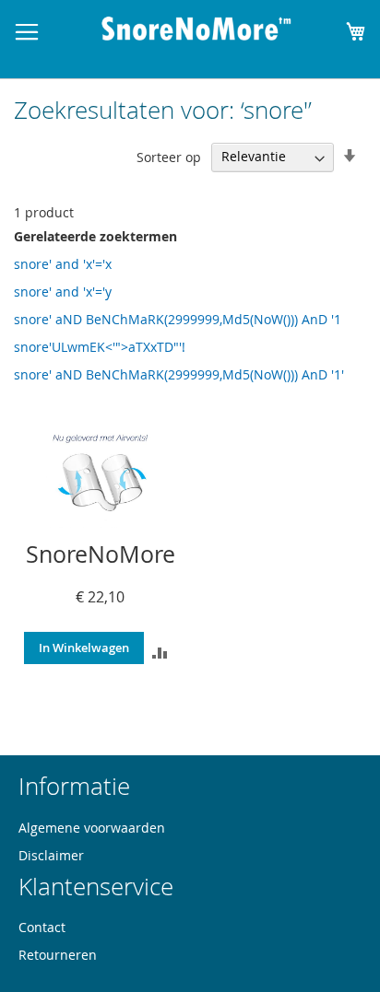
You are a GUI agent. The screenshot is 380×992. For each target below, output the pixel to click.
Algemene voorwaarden (91, 827)
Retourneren (57, 954)
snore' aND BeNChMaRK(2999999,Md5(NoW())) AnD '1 (177, 319)
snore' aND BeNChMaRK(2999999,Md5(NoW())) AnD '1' (179, 374)
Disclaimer (51, 855)
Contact (41, 927)
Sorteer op (169, 156)
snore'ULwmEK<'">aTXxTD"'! (99, 347)
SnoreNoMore (100, 554)
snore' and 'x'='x (63, 264)
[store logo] (196, 29)
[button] (160, 652)
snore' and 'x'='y (63, 291)
